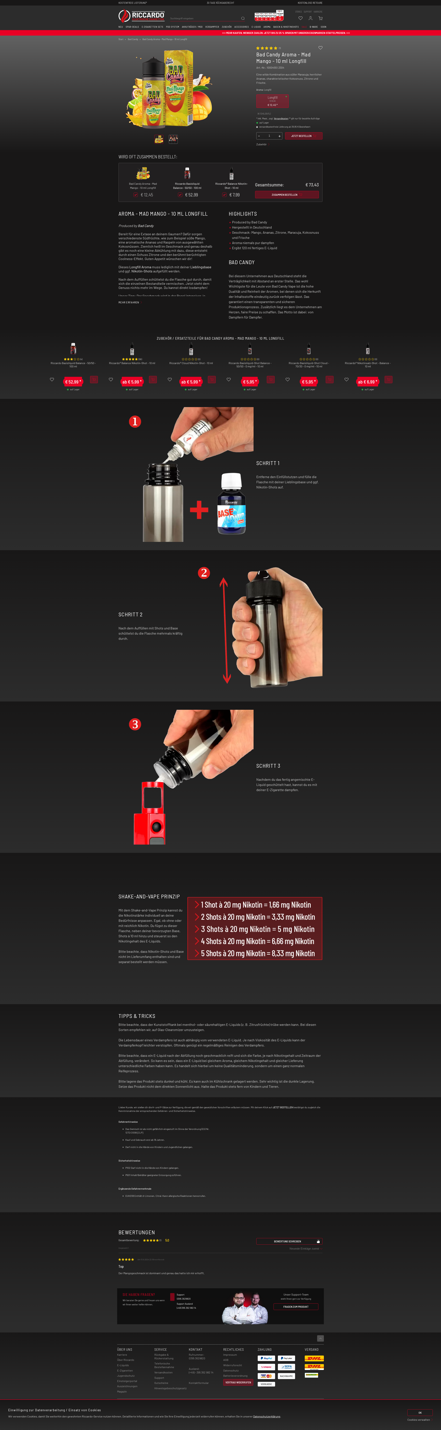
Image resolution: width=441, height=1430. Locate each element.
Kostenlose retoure (310, 2)
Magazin (122, 1391)
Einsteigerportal (127, 1381)
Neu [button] (121, 26)
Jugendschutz (126, 1375)
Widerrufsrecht (232, 1365)
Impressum (230, 1354)
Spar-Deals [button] (132, 26)
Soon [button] (323, 26)
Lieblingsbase (200, 267)
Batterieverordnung (235, 1375)
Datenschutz (231, 1370)
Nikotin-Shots (141, 271)
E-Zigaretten (125, 1370)
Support (159, 1377)
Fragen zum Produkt (296, 1306)
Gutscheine (161, 1382)
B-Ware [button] (314, 26)
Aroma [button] (267, 26)
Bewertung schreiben (287, 1241)
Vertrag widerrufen (238, 1382)
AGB (225, 1359)
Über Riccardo (125, 1359)
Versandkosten (281, 118)
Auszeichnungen (127, 1386)
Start (121, 39)
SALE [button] (304, 26)
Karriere (318, 11)
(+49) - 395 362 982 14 (201, 1372)
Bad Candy (145, 226)
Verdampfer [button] (212, 26)
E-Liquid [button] (256, 26)
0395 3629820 (197, 1358)
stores (298, 11)
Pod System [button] (172, 26)
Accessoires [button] (241, 26)
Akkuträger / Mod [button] (192, 26)
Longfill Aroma (140, 267)
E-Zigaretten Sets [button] (152, 26)
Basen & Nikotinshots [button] (286, 26)
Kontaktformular (199, 1382)
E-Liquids (123, 1365)
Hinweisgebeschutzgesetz (170, 1388)
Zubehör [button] (227, 26)
